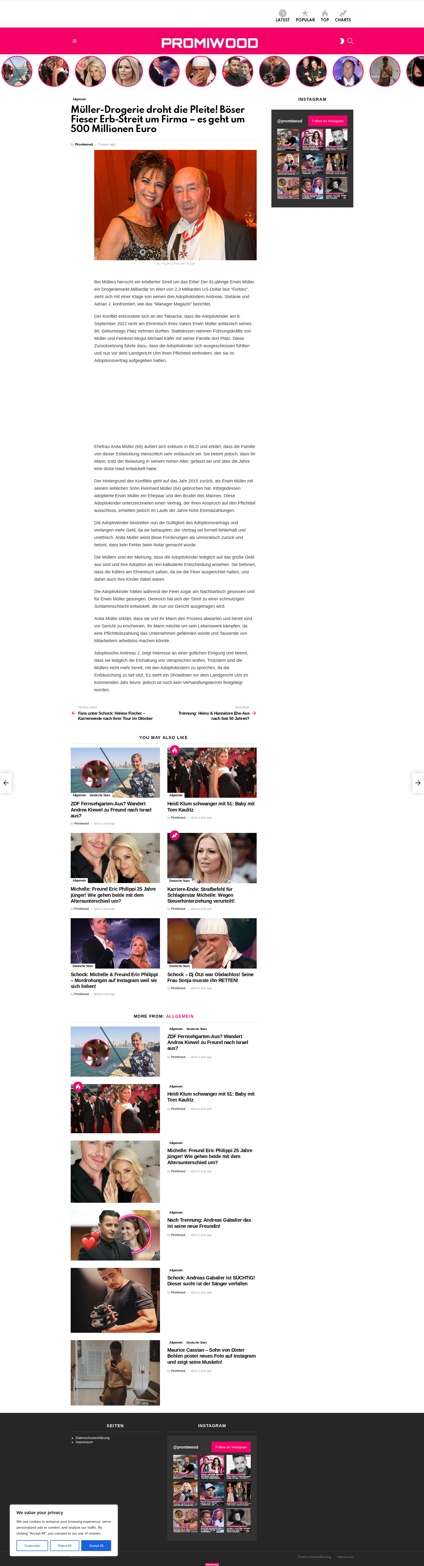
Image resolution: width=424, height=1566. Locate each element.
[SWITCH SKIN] (342, 41)
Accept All (96, 1546)
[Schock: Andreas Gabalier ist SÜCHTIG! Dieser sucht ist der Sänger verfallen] (115, 1300)
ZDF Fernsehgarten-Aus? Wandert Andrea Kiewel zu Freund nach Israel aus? (16, 74)
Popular (305, 20)
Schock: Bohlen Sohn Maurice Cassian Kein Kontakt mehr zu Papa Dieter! (347, 76)
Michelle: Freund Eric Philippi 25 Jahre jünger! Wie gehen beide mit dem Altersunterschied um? (91, 72)
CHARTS (343, 20)
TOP (325, 20)
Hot (175, 750)
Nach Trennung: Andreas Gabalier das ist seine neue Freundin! (237, 78)
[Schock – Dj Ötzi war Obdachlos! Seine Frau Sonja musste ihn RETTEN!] (212, 943)
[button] (288, 140)
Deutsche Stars (100, 795)
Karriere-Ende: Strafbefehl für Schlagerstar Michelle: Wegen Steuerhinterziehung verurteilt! (127, 74)
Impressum (84, 1442)
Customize (32, 1546)
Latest (283, 20)
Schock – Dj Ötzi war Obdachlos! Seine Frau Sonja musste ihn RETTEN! (200, 76)
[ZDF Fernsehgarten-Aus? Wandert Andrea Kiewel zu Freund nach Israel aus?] (115, 773)
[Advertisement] (175, 403)
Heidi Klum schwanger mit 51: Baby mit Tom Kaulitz (54, 78)
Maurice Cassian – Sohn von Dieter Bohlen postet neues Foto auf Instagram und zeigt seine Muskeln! (384, 72)
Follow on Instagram (328, 121)
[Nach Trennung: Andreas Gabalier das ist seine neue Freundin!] (115, 1235)
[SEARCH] (350, 41)
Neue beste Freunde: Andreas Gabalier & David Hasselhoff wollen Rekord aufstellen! (311, 74)
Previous (2, 71)
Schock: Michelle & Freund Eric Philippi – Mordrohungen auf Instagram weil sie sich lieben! (163, 72)
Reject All (64, 1546)
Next (421, 71)
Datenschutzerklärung (93, 1438)
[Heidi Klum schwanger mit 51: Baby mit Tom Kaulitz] (212, 773)
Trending (175, 835)
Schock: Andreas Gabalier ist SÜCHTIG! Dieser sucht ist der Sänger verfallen (275, 76)
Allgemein (79, 795)
